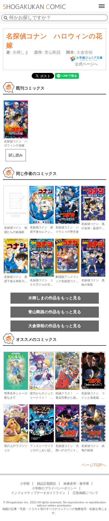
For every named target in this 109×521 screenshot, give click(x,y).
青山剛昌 (52, 52)
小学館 (25, 483)
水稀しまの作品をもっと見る (54, 298)
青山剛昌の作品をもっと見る (54, 311)
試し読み (16, 155)
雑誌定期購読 (46, 483)
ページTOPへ (93, 465)
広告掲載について (85, 493)
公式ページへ (86, 64)
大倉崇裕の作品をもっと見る (54, 325)
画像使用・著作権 (76, 483)
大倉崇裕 (84, 52)
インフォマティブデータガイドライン (38, 493)
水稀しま (20, 52)
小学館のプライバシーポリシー (54, 488)
